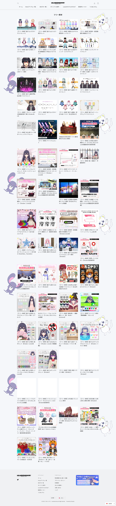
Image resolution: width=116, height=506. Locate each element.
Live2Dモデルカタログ (69, 7)
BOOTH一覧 (43, 7)
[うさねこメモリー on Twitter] (18, 479)
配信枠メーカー (82, 7)
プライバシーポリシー (60, 480)
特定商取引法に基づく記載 (61, 478)
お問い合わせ (58, 487)
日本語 (52, 498)
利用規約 (57, 483)
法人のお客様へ (58, 485)
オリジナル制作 (54, 7)
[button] (110, 503)
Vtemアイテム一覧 (30, 7)
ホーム (21, 7)
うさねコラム (93, 7)
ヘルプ (56, 490)
